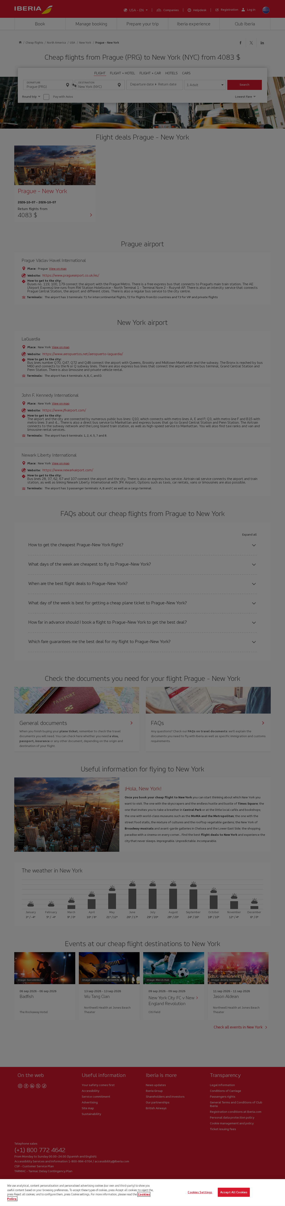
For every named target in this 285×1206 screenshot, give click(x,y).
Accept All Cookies (233, 1192)
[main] (142, 1192)
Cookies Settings (200, 1192)
